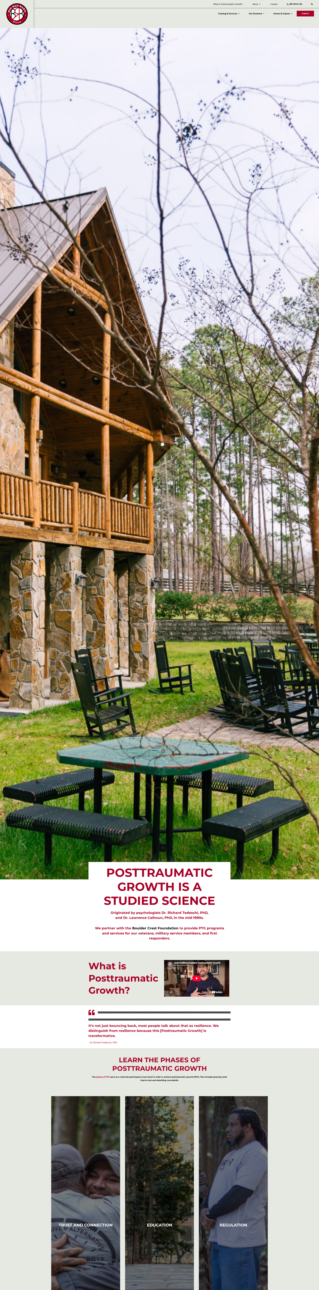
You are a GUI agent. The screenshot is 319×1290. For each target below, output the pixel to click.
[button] (256, 4)
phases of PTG (102, 1077)
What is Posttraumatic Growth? (227, 4)
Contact (274, 4)
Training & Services (227, 13)
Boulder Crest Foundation (156, 928)
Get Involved (255, 13)
